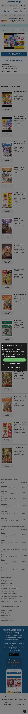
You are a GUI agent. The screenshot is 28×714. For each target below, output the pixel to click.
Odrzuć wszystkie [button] (14, 363)
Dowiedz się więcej (10, 356)
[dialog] (14, 357)
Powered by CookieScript (20, 369)
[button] (14, 367)
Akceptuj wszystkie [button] (14, 360)
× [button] (24, 344)
